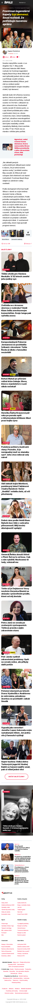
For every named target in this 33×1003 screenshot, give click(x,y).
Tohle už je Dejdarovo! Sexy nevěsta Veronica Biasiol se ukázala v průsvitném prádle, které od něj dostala (15, 592)
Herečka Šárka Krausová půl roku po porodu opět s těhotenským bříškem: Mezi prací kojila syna (16, 417)
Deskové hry (8, 980)
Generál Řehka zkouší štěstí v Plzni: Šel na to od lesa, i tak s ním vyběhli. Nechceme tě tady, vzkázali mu (15, 558)
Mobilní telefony (23, 976)
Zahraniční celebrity (16, 239)
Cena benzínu (20, 964)
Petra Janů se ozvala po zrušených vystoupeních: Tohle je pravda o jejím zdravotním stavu (14, 626)
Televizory (15, 980)
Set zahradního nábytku (22, 971)
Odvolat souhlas (9, 993)
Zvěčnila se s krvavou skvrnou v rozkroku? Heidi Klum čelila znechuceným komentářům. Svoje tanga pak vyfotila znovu (16, 310)
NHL (2, 935)
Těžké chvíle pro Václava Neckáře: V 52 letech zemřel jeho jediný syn (15, 276)
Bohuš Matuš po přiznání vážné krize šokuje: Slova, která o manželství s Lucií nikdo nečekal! (14, 383)
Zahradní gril (13, 973)
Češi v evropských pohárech (16, 966)
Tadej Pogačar (21, 909)
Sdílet (13, 57)
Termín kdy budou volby (8, 909)
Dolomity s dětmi (6, 955)
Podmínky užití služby (12, 991)
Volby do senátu (5, 912)
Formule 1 (4, 932)
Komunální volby (5, 914)
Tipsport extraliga (6, 928)
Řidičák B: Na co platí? (23, 951)
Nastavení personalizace (21, 993)
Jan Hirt (19, 907)
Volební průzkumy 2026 (7, 905)
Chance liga (4, 923)
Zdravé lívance (21, 928)
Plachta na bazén (19, 969)
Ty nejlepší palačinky (23, 923)
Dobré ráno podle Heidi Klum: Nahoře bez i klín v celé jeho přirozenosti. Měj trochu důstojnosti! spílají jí (15, 524)
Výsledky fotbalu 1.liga (7, 926)
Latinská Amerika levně (7, 953)
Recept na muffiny (22, 926)
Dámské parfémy (18, 978)
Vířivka (20, 973)
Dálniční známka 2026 (23, 946)
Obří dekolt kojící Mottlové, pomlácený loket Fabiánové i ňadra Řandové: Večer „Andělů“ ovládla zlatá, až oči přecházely (15, 488)
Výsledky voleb (5, 907)
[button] (16, 38)
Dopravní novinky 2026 (23, 949)
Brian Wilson (5, 239)
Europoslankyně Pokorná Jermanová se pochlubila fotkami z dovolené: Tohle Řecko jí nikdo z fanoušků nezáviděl (14, 347)
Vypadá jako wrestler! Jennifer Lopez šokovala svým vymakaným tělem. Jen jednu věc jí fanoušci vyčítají (16, 731)
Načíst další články (16, 776)
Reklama (11, 988)
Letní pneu (26, 978)
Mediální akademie (26, 988)
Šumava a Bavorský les (7, 949)
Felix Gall (19, 912)
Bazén (12, 969)
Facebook (4, 988)
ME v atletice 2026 (6, 930)
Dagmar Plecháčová (14, 51)
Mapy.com (16, 962)
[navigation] (2, 2)
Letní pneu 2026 (21, 944)
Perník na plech (21, 935)
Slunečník (5, 971)
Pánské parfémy (16, 982)
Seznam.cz (22, 2)
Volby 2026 (4, 902)
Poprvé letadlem (5, 946)
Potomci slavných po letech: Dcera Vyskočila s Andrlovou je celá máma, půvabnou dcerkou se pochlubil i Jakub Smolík (15, 696)
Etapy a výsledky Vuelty (23, 905)
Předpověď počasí (25, 962)
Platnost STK (21, 955)
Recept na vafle (21, 932)
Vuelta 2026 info (21, 902)
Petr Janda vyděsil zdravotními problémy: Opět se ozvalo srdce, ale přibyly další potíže (15, 661)
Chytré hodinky (23, 980)
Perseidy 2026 (12, 964)
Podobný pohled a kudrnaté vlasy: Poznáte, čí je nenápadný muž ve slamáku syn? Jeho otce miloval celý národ (15, 452)
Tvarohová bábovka (22, 930)
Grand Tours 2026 (22, 914)
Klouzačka (12, 971)
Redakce (17, 988)
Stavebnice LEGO (7, 978)
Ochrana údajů (23, 991)
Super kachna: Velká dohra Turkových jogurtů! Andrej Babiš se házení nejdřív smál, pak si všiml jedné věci (15, 765)
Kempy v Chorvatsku (7, 944)
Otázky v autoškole (22, 953)
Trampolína (28, 969)
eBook (7, 57)
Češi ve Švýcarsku (6, 951)
